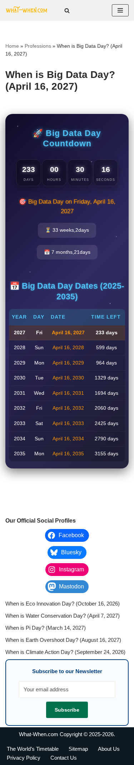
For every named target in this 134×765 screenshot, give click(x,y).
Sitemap (78, 749)
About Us (109, 749)
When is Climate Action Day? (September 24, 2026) (65, 652)
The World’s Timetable (33, 749)
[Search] (67, 10)
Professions (38, 46)
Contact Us (63, 758)
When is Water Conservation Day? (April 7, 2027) (62, 616)
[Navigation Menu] (120, 10)
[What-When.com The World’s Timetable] (26, 10)
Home (12, 46)
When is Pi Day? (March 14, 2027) (45, 628)
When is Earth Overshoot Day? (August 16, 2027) (63, 640)
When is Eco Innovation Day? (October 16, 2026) (62, 604)
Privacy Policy (23, 758)
